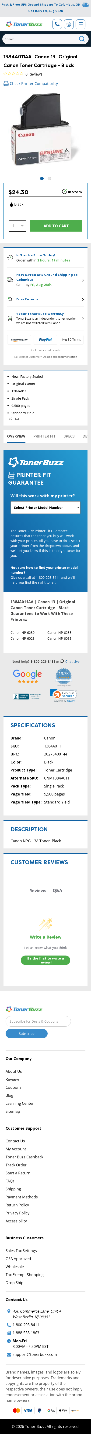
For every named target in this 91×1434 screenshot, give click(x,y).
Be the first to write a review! (45, 960)
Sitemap (13, 1111)
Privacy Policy (17, 1213)
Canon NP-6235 (59, 632)
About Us (14, 1071)
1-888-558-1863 (26, 1332)
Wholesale (15, 1266)
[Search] (82, 39)
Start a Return (18, 1173)
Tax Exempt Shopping (25, 1274)
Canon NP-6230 (22, 632)
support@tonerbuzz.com (35, 1354)
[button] (64, 695)
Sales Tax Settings (21, 1250)
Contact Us (15, 1141)
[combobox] (45, 39)
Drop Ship (14, 1282)
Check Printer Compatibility (34, 83)
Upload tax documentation (60, 357)
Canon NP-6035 (59, 638)
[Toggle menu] (80, 24)
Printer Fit (44, 436)
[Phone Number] (57, 24)
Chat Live (72, 661)
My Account (16, 1149)
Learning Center (20, 1103)
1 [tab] (42, 178)
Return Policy (17, 1205)
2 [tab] (49, 178)
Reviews (13, 1079)
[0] (69, 24)
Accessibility (16, 1221)
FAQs (10, 1181)
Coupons (13, 1087)
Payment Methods (22, 1197)
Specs (69, 436)
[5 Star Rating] (27, 676)
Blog (9, 1095)
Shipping (13, 1189)
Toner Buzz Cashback (24, 1157)
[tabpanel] (46, 133)
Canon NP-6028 (22, 638)
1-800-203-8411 (26, 1324)
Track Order (16, 1165)
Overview (16, 436)
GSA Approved (18, 1258)
